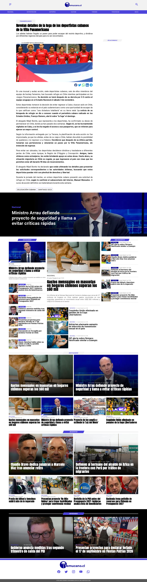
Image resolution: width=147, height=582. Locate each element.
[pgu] (13, 288)
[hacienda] (13, 299)
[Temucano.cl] (10, 5)
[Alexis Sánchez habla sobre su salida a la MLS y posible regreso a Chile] (13, 344)
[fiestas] (13, 321)
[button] (26, 189)
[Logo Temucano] (73, 7)
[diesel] (106, 284)
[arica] (106, 271)
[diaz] (106, 259)
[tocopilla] (13, 332)
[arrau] (27, 262)
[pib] (13, 310)
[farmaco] (106, 246)
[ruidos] (106, 296)
